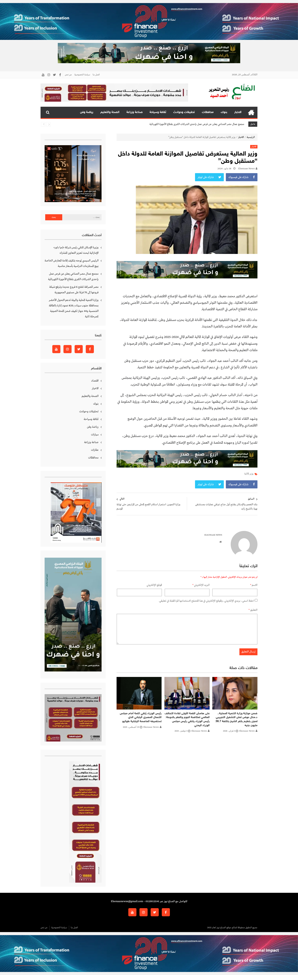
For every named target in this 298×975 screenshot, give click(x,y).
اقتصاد (95, 381)
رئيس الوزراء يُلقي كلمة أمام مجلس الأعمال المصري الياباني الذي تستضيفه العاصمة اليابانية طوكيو (141, 717)
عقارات (95, 450)
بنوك (224, 112)
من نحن (68, 74)
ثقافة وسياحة (158, 112)
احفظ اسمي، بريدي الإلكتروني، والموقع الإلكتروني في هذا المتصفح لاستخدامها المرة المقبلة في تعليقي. (206, 601)
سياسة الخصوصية (82, 74)
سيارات (95, 434)
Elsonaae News (246, 168)
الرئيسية (251, 112)
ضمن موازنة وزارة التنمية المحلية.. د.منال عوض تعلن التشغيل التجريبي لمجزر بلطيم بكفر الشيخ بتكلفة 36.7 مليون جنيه (236, 719)
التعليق (253, 610)
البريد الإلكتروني (201, 585)
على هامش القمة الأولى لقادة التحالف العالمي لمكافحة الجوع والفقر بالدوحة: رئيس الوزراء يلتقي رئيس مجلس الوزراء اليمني (187, 719)
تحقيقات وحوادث (184, 112)
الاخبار (237, 112)
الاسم (253, 585)
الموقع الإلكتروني (154, 585)
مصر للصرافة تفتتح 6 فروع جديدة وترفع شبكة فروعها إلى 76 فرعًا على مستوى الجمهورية (200, 124)
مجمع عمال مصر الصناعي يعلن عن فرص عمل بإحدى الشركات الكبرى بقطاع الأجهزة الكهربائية (73, 276)
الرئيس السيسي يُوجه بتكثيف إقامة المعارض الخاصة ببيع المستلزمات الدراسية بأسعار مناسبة (72, 263)
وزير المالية (248, 474)
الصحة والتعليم (109, 112)
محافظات (208, 112)
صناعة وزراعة (134, 112)
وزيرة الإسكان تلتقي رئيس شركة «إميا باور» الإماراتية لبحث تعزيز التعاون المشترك (76, 250)
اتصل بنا (96, 74)
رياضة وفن (86, 112)
